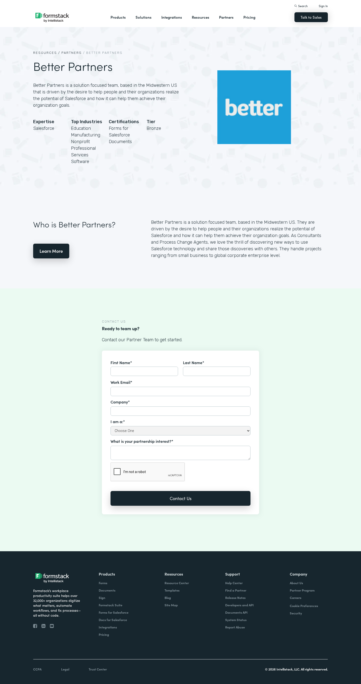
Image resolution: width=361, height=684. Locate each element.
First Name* (121, 362)
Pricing (249, 17)
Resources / (46, 53)
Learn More (51, 251)
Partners (226, 17)
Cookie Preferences (304, 605)
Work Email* (121, 382)
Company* (120, 401)
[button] (118, 17)
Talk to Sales (311, 17)
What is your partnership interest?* (142, 441)
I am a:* (118, 421)
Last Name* (193, 362)
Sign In (323, 6)
